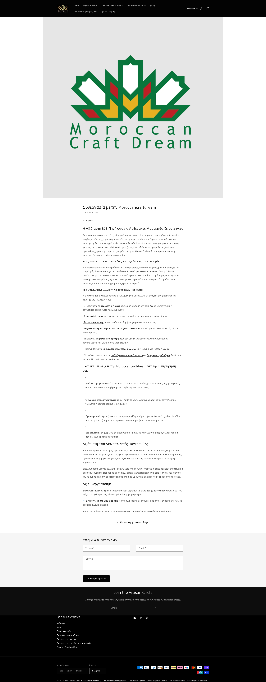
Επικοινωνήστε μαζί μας (68, 635)
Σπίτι (59, 627)
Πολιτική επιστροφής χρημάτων (115, 681)
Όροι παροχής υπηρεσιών (157, 681)
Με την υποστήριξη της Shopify (89, 681)
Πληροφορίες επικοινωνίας (197, 681)
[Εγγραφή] (155, 608)
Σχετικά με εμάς (64, 631)
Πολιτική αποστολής (177, 681)
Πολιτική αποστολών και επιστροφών (74, 643)
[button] (91, 6)
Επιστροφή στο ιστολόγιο (134, 522)
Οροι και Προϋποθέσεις (68, 647)
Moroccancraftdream (70, 681)
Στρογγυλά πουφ (93, 316)
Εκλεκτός (61, 623)
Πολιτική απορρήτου (66, 639)
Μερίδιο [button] (89, 220)
